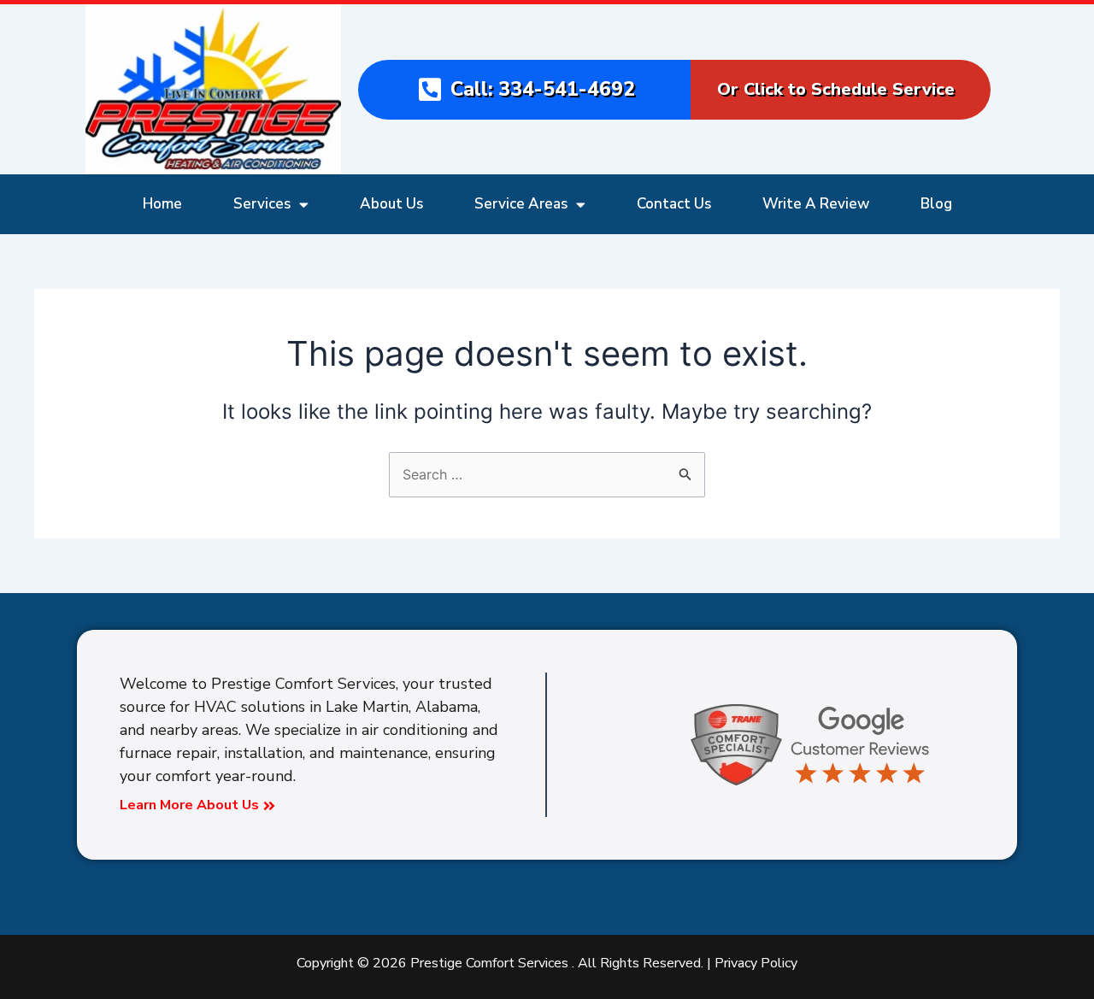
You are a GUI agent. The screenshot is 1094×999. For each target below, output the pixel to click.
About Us (391, 204)
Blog (936, 204)
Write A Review (815, 204)
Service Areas (521, 204)
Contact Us (674, 204)
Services (262, 204)
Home (162, 204)
